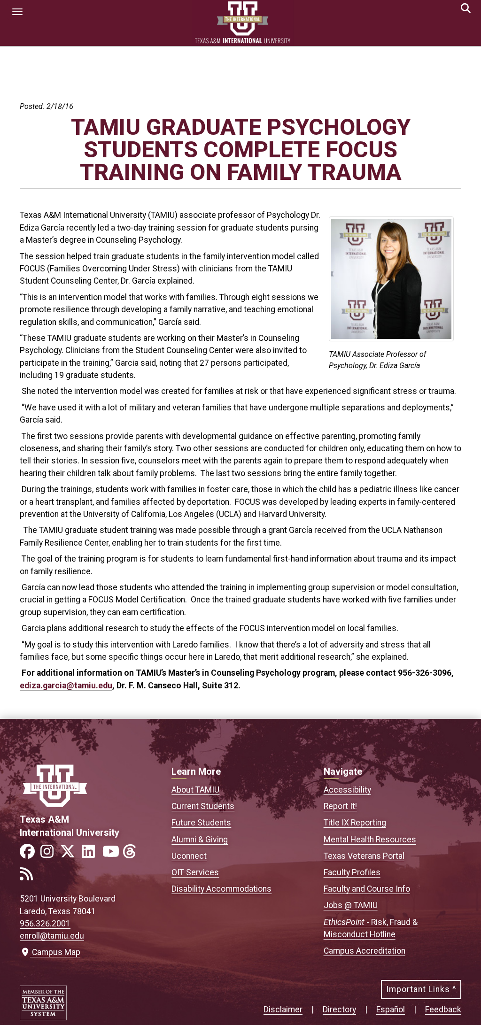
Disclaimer (283, 1009)
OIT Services (195, 872)
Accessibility (347, 789)
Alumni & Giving (199, 839)
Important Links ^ (421, 989)
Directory (339, 1009)
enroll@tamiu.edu (52, 935)
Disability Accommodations (221, 889)
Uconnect (189, 856)
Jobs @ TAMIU (351, 905)
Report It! (340, 806)
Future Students (201, 822)
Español (390, 1009)
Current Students (202, 806)
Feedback (443, 1009)
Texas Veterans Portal (364, 856)
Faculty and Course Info (367, 889)
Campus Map (54, 952)
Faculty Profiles (352, 872)
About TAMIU (195, 789)
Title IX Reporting (355, 822)
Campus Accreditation (364, 951)
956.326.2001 (45, 923)
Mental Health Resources (370, 839)
